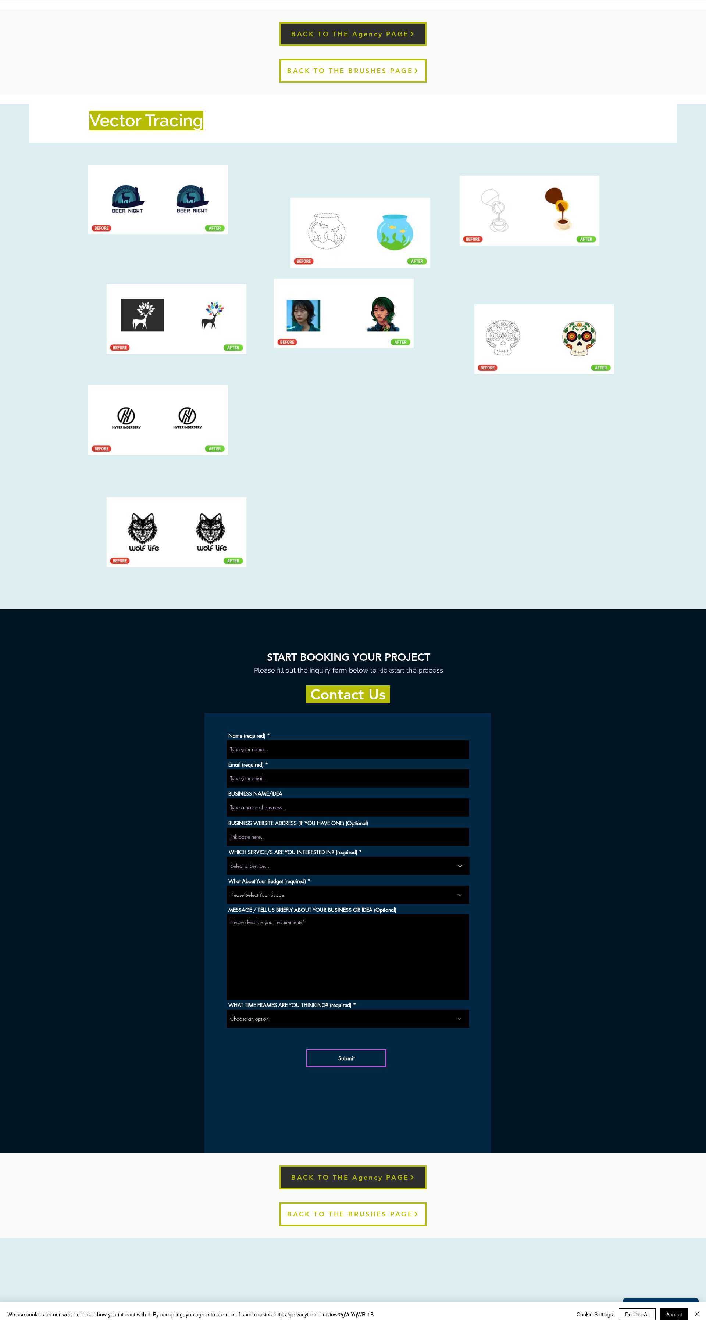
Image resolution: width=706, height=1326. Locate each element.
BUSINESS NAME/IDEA (255, 793)
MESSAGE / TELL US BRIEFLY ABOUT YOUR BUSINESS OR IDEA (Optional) (312, 910)
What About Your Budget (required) (267, 881)
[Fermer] (697, 1314)
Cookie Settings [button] (595, 1314)
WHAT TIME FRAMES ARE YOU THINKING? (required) (290, 1005)
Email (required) (246, 764)
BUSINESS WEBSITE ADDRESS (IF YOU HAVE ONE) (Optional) (298, 823)
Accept (674, 1314)
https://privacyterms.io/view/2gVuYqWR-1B (324, 1314)
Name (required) (246, 735)
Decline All (637, 1314)
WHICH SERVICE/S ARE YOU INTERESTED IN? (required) (293, 852)
